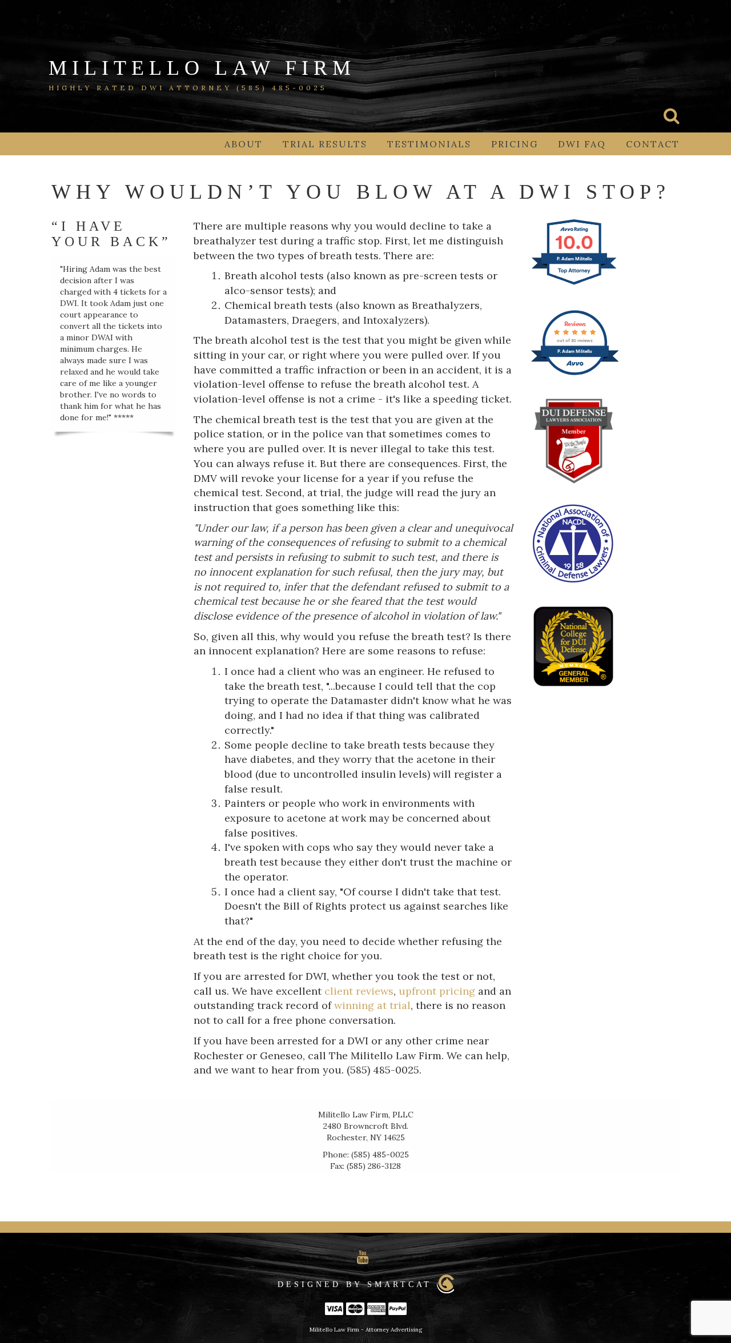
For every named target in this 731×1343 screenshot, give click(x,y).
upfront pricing (437, 991)
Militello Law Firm (202, 68)
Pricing (514, 144)
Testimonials (429, 144)
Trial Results (325, 144)
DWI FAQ (582, 144)
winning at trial (372, 1005)
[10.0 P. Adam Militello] (575, 283)
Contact (653, 144)
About (243, 144)
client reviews (358, 991)
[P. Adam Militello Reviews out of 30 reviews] (575, 373)
